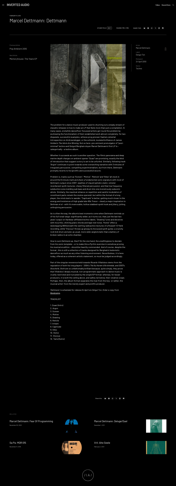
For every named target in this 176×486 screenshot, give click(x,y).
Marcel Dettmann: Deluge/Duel (110, 421)
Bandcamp (55, 293)
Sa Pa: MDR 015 (18, 442)
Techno (139, 68)
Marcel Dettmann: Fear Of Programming (31, 421)
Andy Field (102, 28)
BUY (109, 28)
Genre (138, 66)
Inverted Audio (18, 5)
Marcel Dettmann (143, 48)
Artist (138, 45)
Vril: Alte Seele (102, 442)
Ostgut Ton (140, 55)
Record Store (166, 5)
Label (138, 52)
